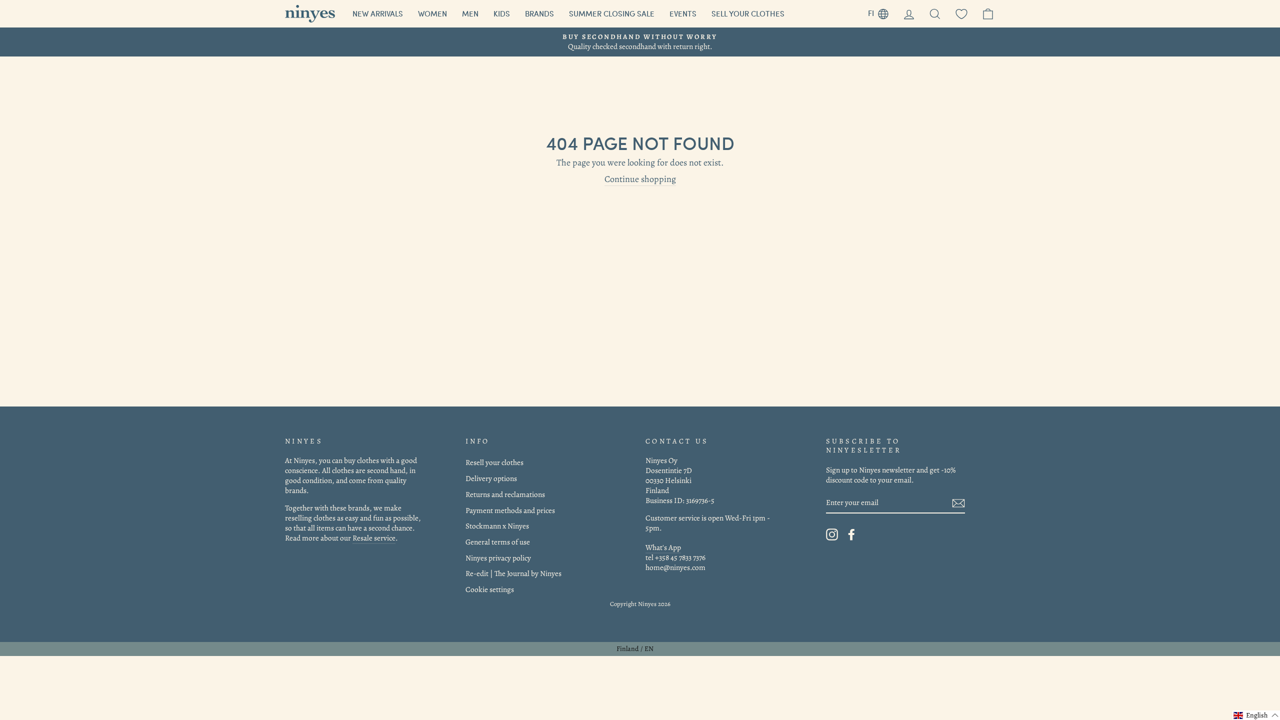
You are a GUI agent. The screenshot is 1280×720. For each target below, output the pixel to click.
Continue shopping (640, 179)
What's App (663, 547)
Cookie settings (490, 589)
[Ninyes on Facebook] (852, 534)
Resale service (374, 537)
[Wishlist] (961, 13)
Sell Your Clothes (748, 13)
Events (683, 13)
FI (882, 11)
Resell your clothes (495, 462)
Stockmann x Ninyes (497, 525)
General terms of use (498, 541)
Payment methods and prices (510, 510)
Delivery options (491, 478)
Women (432, 13)
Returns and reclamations (505, 494)
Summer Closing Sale (611, 13)
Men (470, 13)
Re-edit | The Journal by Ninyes (514, 573)
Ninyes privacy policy (498, 557)
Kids (502, 13)
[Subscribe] (958, 502)
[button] (1256, 715)
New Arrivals (377, 13)
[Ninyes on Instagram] (832, 534)
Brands (539, 13)
